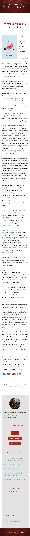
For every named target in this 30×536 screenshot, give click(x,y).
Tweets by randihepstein (12, 521)
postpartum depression (12, 386)
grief (10, 141)
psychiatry (20, 386)
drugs (18, 173)
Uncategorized (13, 384)
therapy (12, 173)
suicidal (11, 98)
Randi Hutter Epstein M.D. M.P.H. (15, 6)
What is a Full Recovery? (12, 465)
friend (22, 59)
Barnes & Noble (15, 438)
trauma (11, 334)
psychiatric (9, 349)
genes (11, 203)
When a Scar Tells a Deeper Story (14, 479)
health (8, 113)
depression (18, 98)
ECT (4, 282)
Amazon (15, 433)
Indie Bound (15, 443)
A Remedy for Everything (12, 469)
